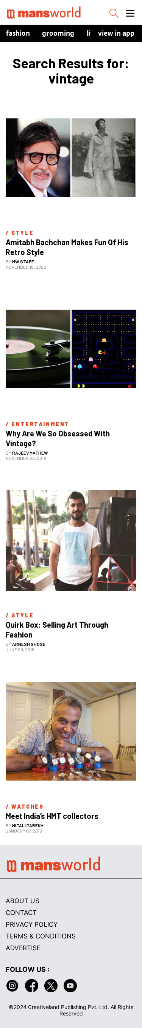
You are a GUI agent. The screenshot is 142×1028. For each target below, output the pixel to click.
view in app (116, 33)
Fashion (18, 33)
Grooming (58, 33)
